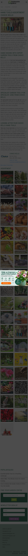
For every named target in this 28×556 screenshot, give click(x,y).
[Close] (26, 272)
